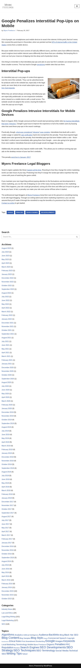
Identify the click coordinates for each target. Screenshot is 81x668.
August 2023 (6, 248)
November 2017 (8, 505)
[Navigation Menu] (76, 6)
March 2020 (6, 401)
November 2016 (8, 550)
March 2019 (6, 446)
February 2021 (7, 360)
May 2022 (5, 304)
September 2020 (8, 379)
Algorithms (8, 634)
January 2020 (7, 408)
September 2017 (8, 513)
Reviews (17, 648)
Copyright (70, 638)
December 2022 (8, 278)
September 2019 (8, 423)
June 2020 (5, 390)
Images (59, 641)
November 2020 (8, 371)
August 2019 (6, 427)
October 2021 (7, 330)
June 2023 (5, 256)
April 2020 (5, 397)
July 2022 (5, 297)
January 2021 (7, 364)
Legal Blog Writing (8, 617)
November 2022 (8, 282)
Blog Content (10, 637)
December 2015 (8, 591)
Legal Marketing (8, 620)
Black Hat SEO (71, 635)
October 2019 (7, 420)
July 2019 (5, 431)
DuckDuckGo (5, 641)
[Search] (77, 237)
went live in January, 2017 (21, 157)
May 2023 (5, 259)
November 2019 (8, 416)
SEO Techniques (24, 650)
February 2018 (7, 494)
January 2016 (7, 587)
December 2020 (8, 367)
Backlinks (54, 634)
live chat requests (8, 88)
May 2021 (5, 349)
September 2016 (8, 557)
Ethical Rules (15, 641)
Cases (45, 638)
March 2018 (6, 490)
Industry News (7, 609)
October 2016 (7, 554)
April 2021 (5, 352)
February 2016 (7, 584)
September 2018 (8, 468)
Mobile (30, 644)
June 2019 (5, 434)
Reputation (7, 647)
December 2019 (8, 412)
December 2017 (8, 502)
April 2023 (5, 263)
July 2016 (5, 565)
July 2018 (5, 475)
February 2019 (7, 449)
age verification (27, 135)
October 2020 (7, 375)
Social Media (62, 650)
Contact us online (8, 203)
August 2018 (6, 472)
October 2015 (7, 599)
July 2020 (5, 386)
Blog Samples (25, 638)
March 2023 (6, 267)
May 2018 (5, 483)
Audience (43, 635)
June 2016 (5, 569)
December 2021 (8, 323)
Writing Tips (14, 653)
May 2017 (5, 528)
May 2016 (5, 572)
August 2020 (6, 382)
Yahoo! (25, 654)
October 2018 (7, 464)
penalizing (41, 64)
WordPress (48, 666)
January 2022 (7, 319)
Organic (50, 644)
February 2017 (7, 539)
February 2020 (7, 405)
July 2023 (5, 252)
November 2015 (8, 595)
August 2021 (6, 338)
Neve (31, 666)
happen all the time (34, 170)
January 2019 (7, 453)
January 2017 (7, 543)
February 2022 (7, 315)
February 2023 (7, 270)
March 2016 (6, 580)
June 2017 (5, 524)
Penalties (19, 212)
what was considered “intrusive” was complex (33, 132)
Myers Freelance (9, 30)
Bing (62, 635)
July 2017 (5, 520)
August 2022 (6, 293)
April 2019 (5, 442)
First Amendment (28, 641)
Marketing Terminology (17, 644)
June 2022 (5, 300)
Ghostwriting (40, 641)
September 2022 (8, 289)
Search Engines (32, 212)
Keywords (69, 641)
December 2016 (8, 546)
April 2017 (5, 531)
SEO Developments (47, 212)
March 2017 (6, 535)
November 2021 (8, 326)
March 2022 (6, 311)
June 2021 (5, 345)
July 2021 (5, 341)
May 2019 (5, 438)
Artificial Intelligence (30, 635)
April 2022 (5, 308)
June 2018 (5, 479)
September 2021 (8, 334)
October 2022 (7, 285)
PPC (67, 644)
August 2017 (6, 516)
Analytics (19, 635)
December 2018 (8, 457)
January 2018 (7, 498)
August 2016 (6, 561)
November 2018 (8, 461)
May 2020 (5, 393)
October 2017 (7, 509)
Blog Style (37, 637)
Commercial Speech (57, 638)
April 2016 (5, 576)
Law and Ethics (7, 613)
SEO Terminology (45, 650)
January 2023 (7, 274)
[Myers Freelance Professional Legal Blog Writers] (8, 6)
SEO (3, 624)
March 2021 (6, 356)
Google (10, 212)
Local (4, 644)
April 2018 (5, 487)
